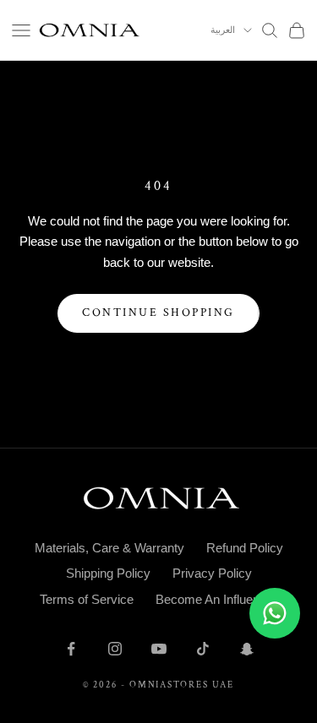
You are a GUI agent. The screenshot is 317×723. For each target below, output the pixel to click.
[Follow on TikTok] (202, 648)
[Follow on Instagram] (115, 648)
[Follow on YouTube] (158, 648)
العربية (222, 30)
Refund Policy (244, 548)
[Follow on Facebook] (71, 648)
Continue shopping (158, 312)
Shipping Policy (108, 573)
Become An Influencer (216, 599)
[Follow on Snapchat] (246, 648)
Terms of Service (87, 599)
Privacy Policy (212, 573)
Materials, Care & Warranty (109, 548)
